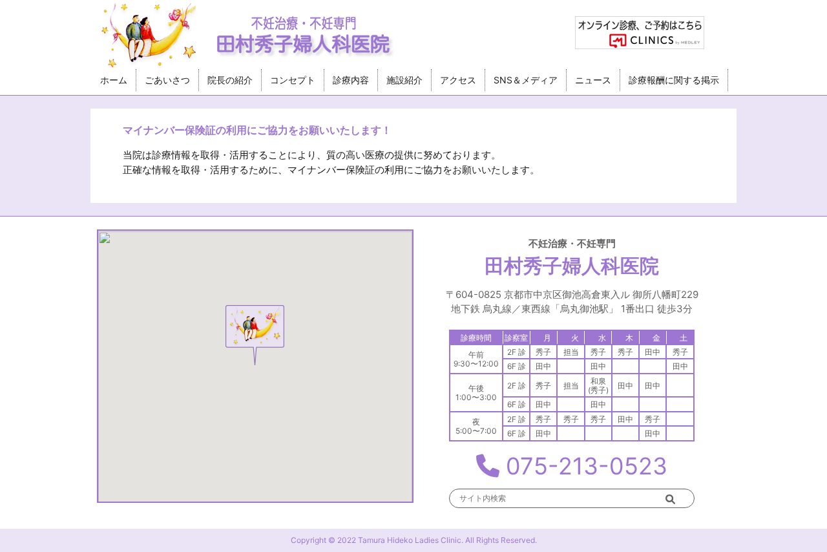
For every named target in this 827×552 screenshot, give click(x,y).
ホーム (113, 79)
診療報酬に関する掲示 (674, 79)
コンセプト (292, 79)
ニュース (593, 79)
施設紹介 (404, 79)
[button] (254, 335)
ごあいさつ (167, 79)
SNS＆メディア (526, 79)
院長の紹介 (230, 79)
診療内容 (351, 79)
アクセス (458, 79)
